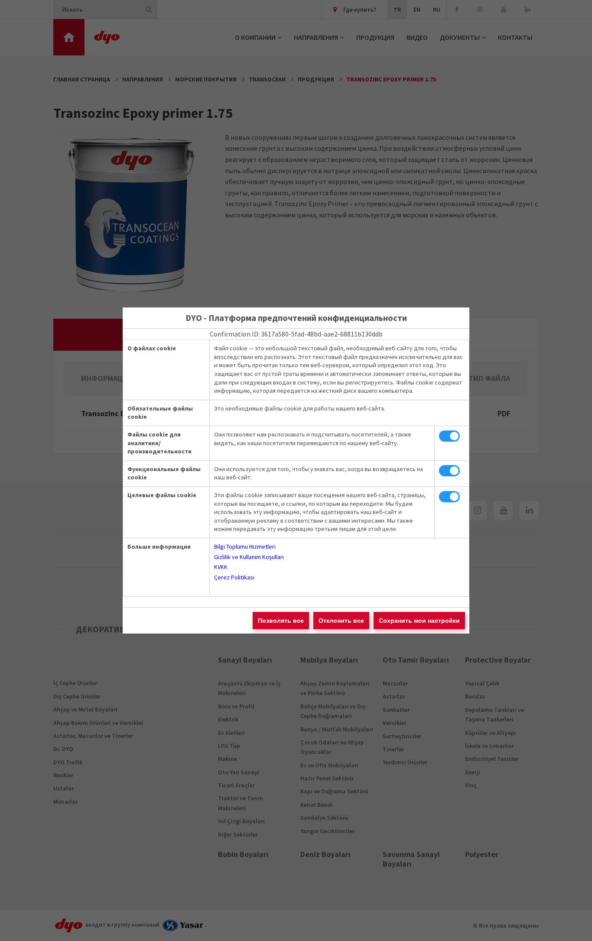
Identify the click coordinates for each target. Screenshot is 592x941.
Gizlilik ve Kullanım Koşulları (249, 557)
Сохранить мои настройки (419, 620)
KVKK (221, 567)
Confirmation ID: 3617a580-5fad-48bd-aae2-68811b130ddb (296, 334)
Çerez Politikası (234, 577)
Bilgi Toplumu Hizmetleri (245, 546)
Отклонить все (341, 620)
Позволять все (281, 620)
